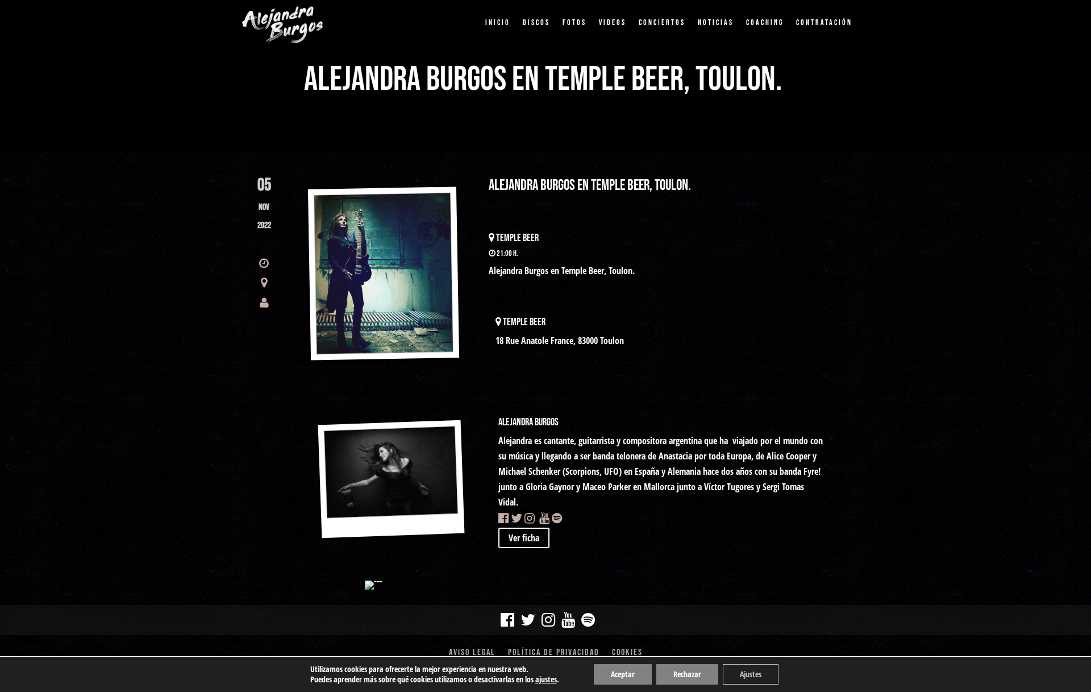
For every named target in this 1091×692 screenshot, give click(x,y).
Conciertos (662, 22)
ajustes (546, 679)
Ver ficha (524, 538)
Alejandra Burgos (528, 422)
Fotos (574, 22)
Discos (536, 22)
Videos (612, 22)
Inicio (497, 22)
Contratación (824, 22)
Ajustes (750, 674)
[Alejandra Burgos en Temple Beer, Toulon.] (383, 274)
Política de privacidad (553, 653)
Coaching (765, 22)
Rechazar (687, 674)
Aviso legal (472, 653)
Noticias (716, 22)
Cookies (627, 653)
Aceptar (623, 674)
